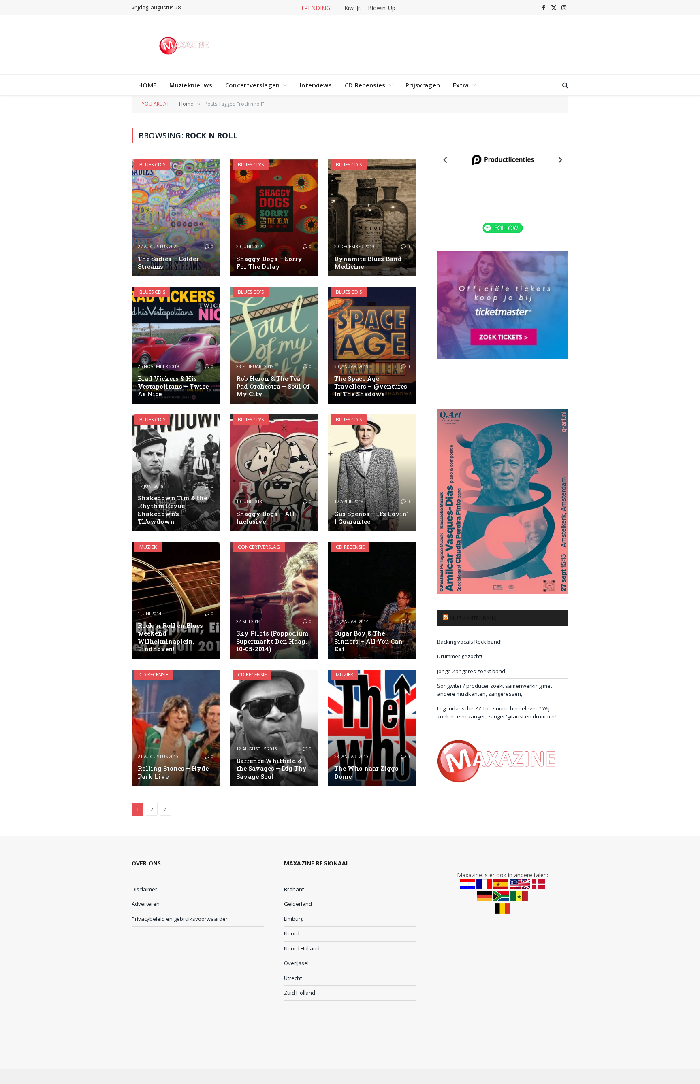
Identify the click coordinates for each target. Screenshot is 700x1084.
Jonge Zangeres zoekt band (471, 671)
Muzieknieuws (190, 85)
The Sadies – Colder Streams (168, 262)
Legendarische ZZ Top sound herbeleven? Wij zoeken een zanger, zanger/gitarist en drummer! (497, 712)
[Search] (564, 85)
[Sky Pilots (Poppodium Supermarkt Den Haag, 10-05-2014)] (274, 600)
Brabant (294, 889)
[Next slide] (560, 160)
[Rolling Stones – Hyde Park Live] (176, 728)
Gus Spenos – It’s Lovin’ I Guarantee (371, 517)
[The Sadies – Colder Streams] (176, 217)
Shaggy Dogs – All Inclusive (265, 517)
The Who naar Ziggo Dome (366, 772)
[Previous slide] (445, 160)
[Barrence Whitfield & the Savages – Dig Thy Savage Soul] (274, 728)
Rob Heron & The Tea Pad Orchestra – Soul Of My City (273, 386)
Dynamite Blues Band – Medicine (371, 262)
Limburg (293, 918)
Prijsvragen (422, 85)
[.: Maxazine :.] (185, 44)
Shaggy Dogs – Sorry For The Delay (269, 262)
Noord (291, 933)
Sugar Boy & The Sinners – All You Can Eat (368, 641)
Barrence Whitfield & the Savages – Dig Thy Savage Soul (271, 768)
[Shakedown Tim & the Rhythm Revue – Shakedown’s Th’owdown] (176, 472)
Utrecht (293, 978)
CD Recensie (350, 547)
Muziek (148, 547)
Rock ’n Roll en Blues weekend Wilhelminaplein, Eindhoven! (170, 637)
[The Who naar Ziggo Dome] (372, 728)
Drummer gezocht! (459, 656)
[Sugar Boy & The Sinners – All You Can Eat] (372, 600)
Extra (461, 85)
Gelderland (298, 904)
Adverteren (146, 904)
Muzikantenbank (473, 618)
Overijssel (296, 963)
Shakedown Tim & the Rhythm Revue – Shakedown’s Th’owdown (172, 509)
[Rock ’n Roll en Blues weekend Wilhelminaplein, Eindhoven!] (176, 600)
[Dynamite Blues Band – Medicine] (372, 217)
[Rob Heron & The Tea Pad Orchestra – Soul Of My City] (274, 345)
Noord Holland (302, 948)
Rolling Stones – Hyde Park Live (173, 772)
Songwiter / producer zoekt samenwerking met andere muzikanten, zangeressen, (494, 689)
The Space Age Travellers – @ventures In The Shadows (370, 386)
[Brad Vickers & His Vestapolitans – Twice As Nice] (176, 345)
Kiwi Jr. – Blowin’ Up (369, 8)
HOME (147, 85)
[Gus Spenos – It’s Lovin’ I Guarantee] (372, 472)
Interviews (316, 85)
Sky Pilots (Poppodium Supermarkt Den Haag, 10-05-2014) (272, 641)
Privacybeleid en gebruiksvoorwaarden (180, 918)
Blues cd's (152, 164)
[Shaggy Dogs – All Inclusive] (274, 472)
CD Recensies (365, 85)
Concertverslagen (252, 85)
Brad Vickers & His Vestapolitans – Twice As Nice (173, 386)
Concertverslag (259, 547)
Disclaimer (144, 889)
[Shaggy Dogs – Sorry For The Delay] (274, 217)
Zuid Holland (299, 992)
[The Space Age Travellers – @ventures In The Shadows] (372, 345)
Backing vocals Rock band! (469, 641)
